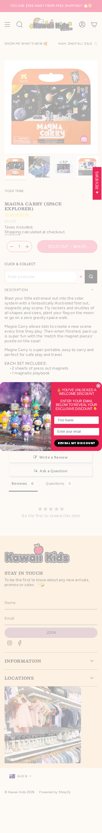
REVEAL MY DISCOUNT (76, 443)
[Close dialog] (98, 386)
